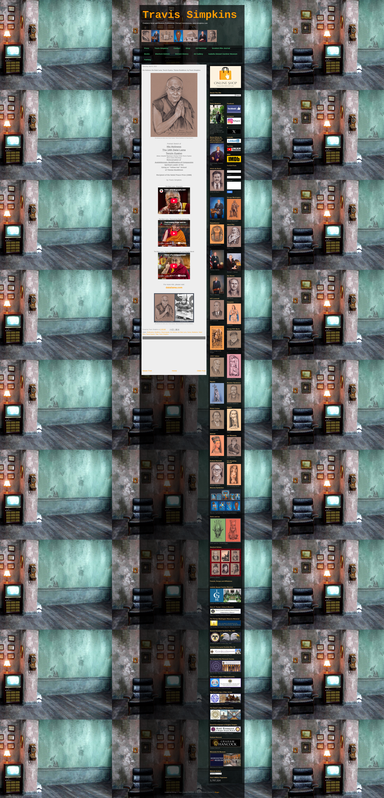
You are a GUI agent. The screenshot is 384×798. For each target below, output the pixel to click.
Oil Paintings (201, 48)
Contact (177, 48)
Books (147, 54)
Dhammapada (165, 332)
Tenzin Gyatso (150, 334)
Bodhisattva (150, 332)
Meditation (195, 332)
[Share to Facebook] (177, 330)
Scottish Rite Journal (221, 48)
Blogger (217, 792)
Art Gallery (198, 54)
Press (146, 48)
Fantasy (147, 60)
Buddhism (158, 332)
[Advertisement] (174, 354)
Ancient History (181, 54)
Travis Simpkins (189, 15)
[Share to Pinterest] (178, 330)
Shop (188, 48)
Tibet (157, 334)
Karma (189, 332)
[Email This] (171, 330)
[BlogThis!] (173, 330)
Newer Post (147, 371)
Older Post (201, 371)
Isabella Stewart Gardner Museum (222, 54)
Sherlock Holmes (162, 54)
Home (174, 371)
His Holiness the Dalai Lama (178, 332)
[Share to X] (175, 330)
